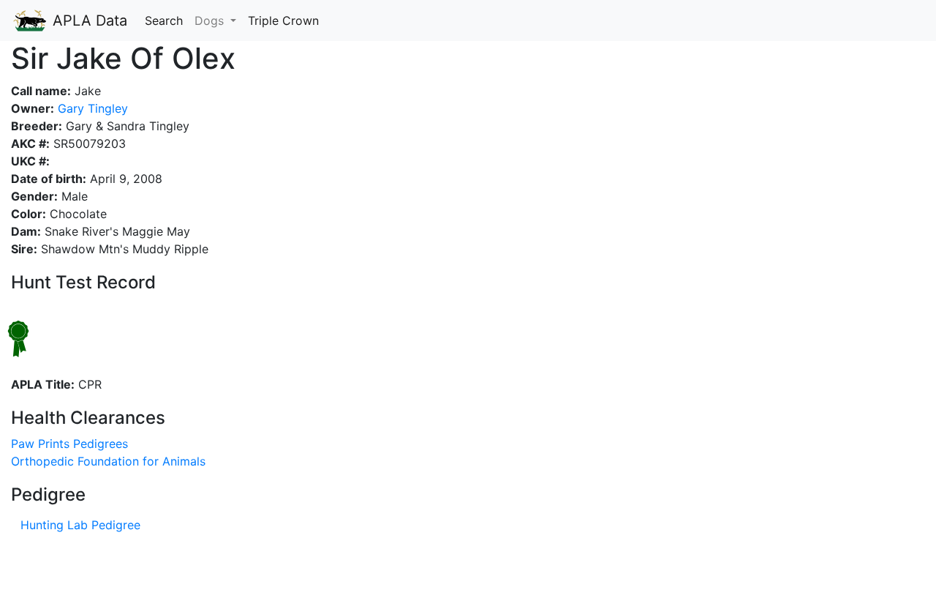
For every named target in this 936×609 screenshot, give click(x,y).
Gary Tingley (91, 108)
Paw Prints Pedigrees (69, 443)
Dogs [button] (211, 20)
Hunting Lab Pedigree (80, 525)
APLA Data (87, 20)
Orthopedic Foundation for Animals (108, 461)
